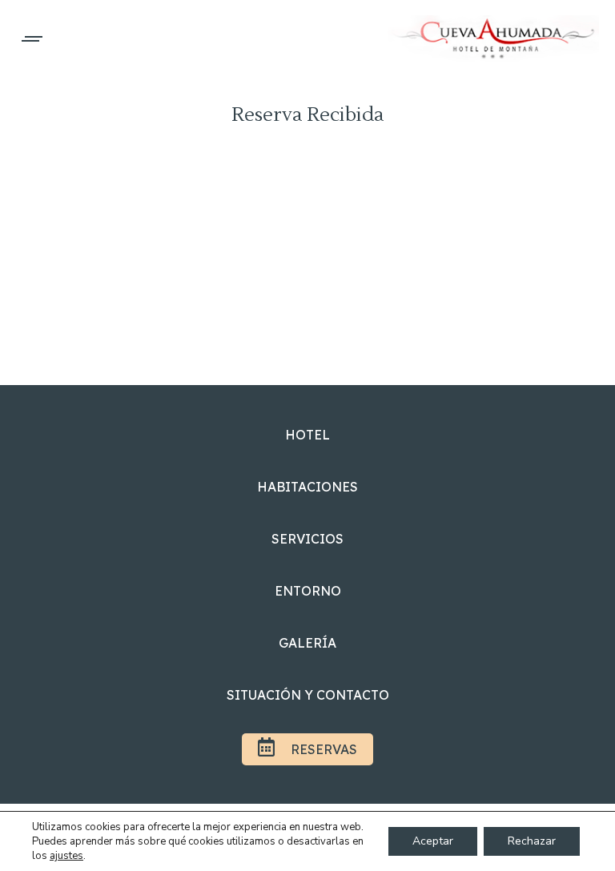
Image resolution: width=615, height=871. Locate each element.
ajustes (66, 856)
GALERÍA (307, 643)
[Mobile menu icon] (33, 38)
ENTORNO (308, 591)
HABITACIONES (307, 487)
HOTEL (307, 435)
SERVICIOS (307, 539)
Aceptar (432, 841)
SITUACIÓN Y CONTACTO (308, 695)
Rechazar (532, 841)
